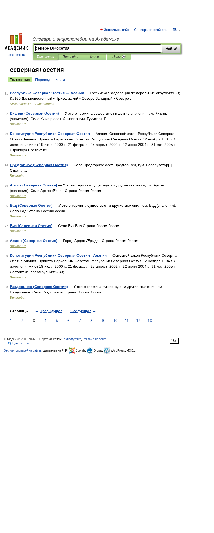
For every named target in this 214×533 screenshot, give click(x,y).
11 (127, 320)
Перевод (42, 80)
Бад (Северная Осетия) (31, 205)
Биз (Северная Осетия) (31, 226)
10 (115, 320)
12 (138, 320)
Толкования (45, 57)
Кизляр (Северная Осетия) (34, 113)
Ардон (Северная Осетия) (33, 241)
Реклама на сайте (94, 339)
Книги (94, 57)
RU (175, 30)
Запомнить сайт (117, 30)
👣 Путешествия (19, 343)
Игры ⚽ (118, 57)
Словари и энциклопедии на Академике (76, 39)
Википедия (18, 124)
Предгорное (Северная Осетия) (39, 165)
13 (150, 320)
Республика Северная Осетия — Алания (47, 93)
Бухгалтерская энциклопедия (32, 104)
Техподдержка (71, 339)
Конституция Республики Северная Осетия (50, 133)
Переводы (70, 57)
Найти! (171, 49)
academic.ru (16, 55)
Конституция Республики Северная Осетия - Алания (58, 255)
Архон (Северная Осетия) (33, 185)
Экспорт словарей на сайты (22, 350)
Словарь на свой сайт (151, 30)
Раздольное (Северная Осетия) (39, 287)
